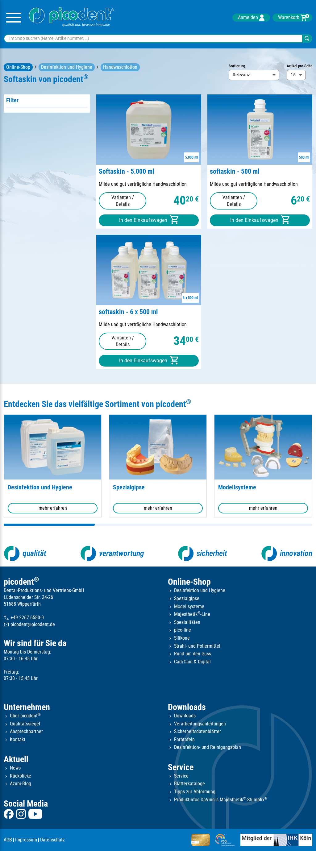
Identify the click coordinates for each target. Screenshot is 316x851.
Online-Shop (18, 67)
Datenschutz (52, 840)
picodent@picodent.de (29, 624)
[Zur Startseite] (71, 17)
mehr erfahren (53, 508)
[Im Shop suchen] (307, 39)
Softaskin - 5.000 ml (126, 171)
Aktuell (16, 759)
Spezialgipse (129, 487)
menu (13, 17)
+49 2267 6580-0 (24, 617)
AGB (8, 840)
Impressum (26, 840)
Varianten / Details (122, 200)
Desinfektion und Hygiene (66, 67)
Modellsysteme (237, 487)
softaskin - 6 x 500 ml (128, 312)
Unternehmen (27, 707)
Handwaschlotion (120, 67)
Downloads (187, 707)
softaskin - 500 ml (235, 171)
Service (180, 767)
